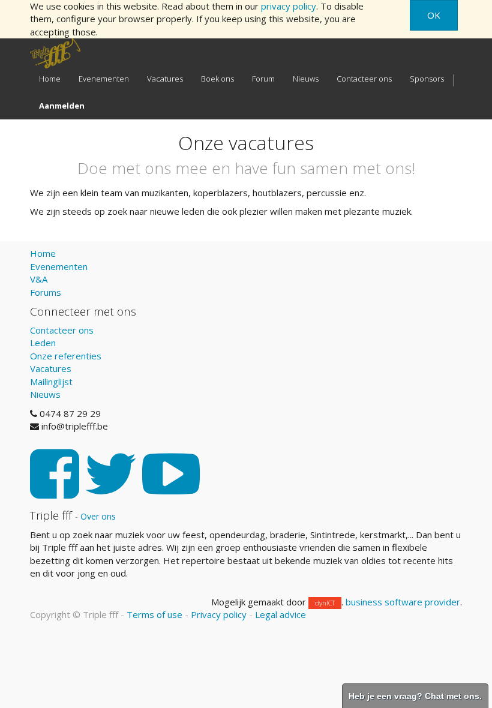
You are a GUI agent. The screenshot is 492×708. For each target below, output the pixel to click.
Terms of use (154, 614)
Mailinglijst (51, 382)
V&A (38, 279)
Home (43, 253)
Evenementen (59, 266)
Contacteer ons (62, 330)
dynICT (325, 602)
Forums (45, 292)
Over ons (98, 516)
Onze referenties (65, 356)
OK (433, 15)
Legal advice (280, 614)
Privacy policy (219, 614)
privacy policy (288, 6)
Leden (43, 343)
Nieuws (45, 394)
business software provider (403, 602)
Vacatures (50, 368)
